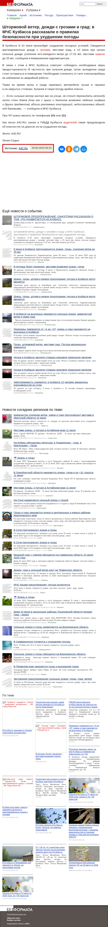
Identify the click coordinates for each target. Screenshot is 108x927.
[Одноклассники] (69, 149)
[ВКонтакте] (61, 149)
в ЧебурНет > (15, 18)
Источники (36, 15)
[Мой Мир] (83, 149)
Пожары (81, 15)
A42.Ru (23, 148)
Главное (12, 15)
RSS (27, 924)
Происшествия (64, 15)
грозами (45, 49)
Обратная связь (13, 918)
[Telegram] (76, 149)
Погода (49, 15)
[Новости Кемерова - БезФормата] (17, 3)
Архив (23, 15)
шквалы (100, 54)
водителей (70, 122)
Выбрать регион (14, 920)
